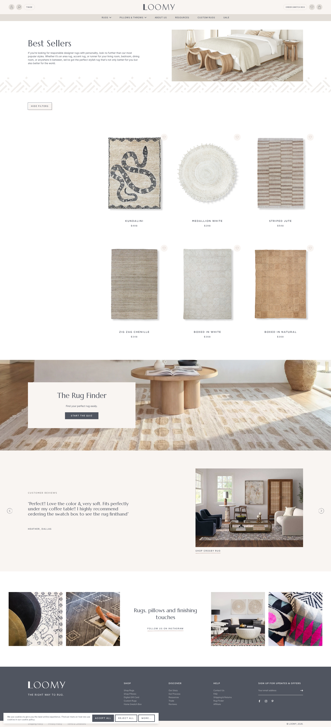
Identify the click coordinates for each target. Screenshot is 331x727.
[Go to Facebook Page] (259, 701)
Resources (182, 17)
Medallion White (207, 220)
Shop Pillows (130, 694)
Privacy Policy (55, 724)
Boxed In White (207, 331)
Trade (29, 7)
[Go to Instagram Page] (266, 701)
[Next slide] (321, 511)
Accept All (103, 718)
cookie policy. (28, 719)
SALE (226, 17)
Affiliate (217, 704)
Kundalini (134, 220)
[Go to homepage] (159, 7)
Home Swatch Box (133, 704)
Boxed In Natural (280, 331)
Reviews (173, 704)
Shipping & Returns (222, 697)
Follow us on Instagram (165, 628)
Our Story (173, 690)
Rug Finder (218, 700)
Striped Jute (280, 220)
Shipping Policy (35, 724)
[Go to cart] (319, 7)
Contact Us (218, 690)
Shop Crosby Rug (208, 550)
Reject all (126, 718)
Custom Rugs (206, 17)
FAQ (215, 694)
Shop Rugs (129, 690)
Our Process (174, 694)
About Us (161, 17)
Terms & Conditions (76, 724)
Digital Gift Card (131, 697)
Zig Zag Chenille (134, 331)
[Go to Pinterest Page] (272, 701)
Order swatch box (295, 7)
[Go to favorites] (312, 7)
